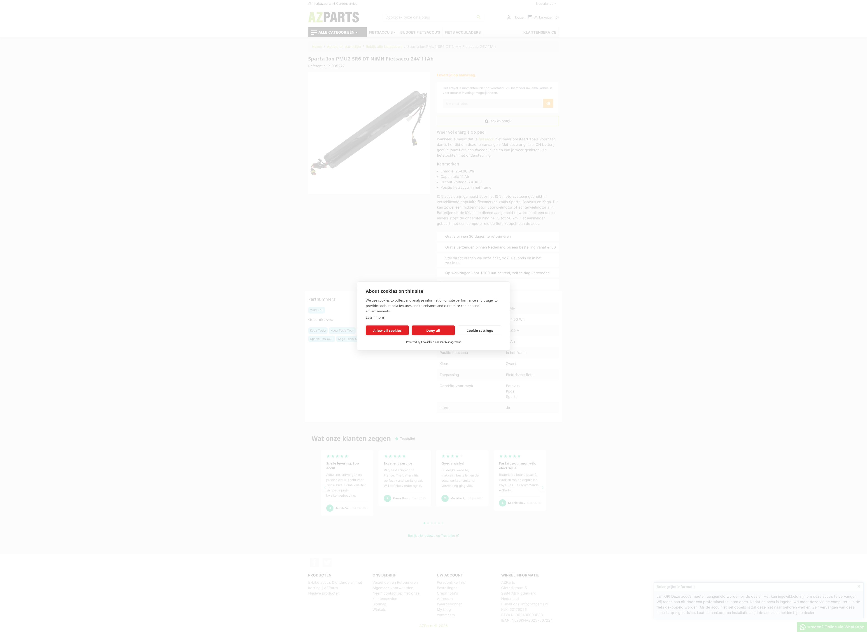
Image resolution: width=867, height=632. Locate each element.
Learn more (375, 317)
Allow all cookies (387, 330)
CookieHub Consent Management (441, 342)
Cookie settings (479, 330)
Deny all (433, 330)
